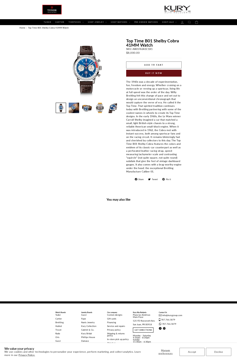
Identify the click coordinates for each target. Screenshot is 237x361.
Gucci (58, 341)
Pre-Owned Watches (146, 22)
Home (22, 27)
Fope (83, 318)
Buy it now (153, 73)
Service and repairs (116, 326)
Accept (192, 351)
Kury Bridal (86, 333)
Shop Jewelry (96, 22)
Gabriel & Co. (87, 330)
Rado (57, 333)
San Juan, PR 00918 (142, 324)
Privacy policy (114, 330)
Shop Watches (119, 22)
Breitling (59, 322)
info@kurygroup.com (172, 315)
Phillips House (88, 337)
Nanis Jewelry (88, 322)
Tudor (47, 22)
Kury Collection (88, 326)
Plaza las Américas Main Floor (141, 316)
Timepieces (75, 22)
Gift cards (111, 318)
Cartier (59, 22)
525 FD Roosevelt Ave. (144, 320)
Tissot (58, 330)
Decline (218, 351)
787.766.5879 (168, 319)
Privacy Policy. (27, 354)
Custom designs (114, 315)
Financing (111, 322)
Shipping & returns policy (116, 334)
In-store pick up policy (118, 339)
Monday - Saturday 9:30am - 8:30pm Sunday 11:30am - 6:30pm (142, 338)
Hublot (58, 326)
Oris (57, 337)
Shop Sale (168, 22)
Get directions (143, 330)
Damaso (85, 341)
